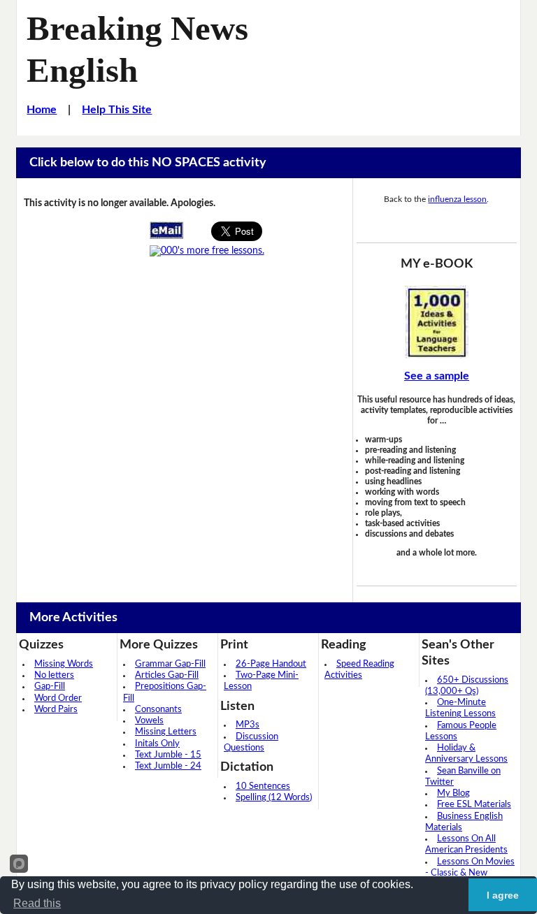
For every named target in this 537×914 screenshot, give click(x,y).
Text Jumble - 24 (168, 766)
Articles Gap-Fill (167, 675)
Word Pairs (56, 709)
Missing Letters (165, 732)
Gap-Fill (49, 686)
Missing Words (63, 664)
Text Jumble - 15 (168, 755)
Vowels (149, 720)
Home (42, 109)
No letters (54, 675)
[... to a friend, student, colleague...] (166, 230)
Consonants (158, 709)
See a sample (436, 376)
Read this (37, 903)
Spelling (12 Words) (274, 797)
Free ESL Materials (474, 804)
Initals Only (157, 743)
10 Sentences (263, 786)
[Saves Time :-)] (437, 321)
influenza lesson (457, 199)
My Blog (453, 793)
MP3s (247, 725)
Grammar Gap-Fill (170, 664)
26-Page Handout (271, 664)
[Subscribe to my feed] (207, 251)
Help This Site (117, 109)
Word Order (58, 698)
